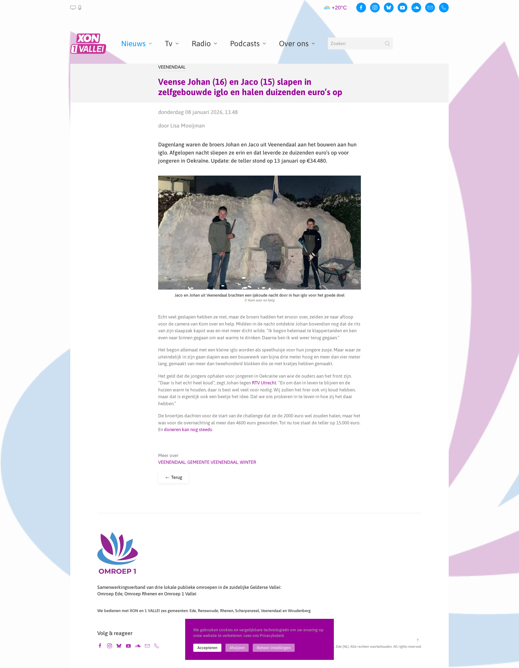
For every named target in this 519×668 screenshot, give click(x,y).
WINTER (248, 462)
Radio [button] (201, 43)
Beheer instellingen (274, 647)
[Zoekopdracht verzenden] (387, 43)
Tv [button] (168, 43)
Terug (176, 477)
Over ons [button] (294, 43)
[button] (76, 7)
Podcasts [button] (245, 43)
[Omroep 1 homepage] (117, 555)
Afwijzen (237, 647)
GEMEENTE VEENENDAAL (212, 462)
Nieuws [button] (133, 43)
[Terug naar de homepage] (89, 43)
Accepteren (207, 647)
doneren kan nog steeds (188, 429)
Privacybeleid (272, 635)
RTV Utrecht (264, 382)
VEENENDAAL (171, 67)
